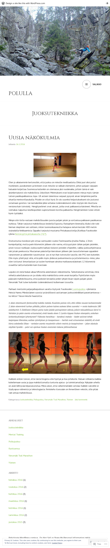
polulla (20, 93)
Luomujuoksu (78, 289)
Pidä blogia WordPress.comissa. (23, 537)
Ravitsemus (14, 448)
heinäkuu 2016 (16, 479)
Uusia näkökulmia (34, 137)
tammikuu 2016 (16, 515)
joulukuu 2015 (15, 522)
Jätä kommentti (81, 399)
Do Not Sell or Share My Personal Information (62, 537)
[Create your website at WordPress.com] (55, 3)
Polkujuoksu (39, 399)
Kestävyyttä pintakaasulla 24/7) (30, 234)
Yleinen (70, 399)
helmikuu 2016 (16, 508)
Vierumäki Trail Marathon (55, 399)
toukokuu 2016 (16, 486)
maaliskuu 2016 (16, 500)
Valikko (97, 84)
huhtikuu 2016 (15, 493)
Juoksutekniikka (26, 399)
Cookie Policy (57, 543)
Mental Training (16, 434)
